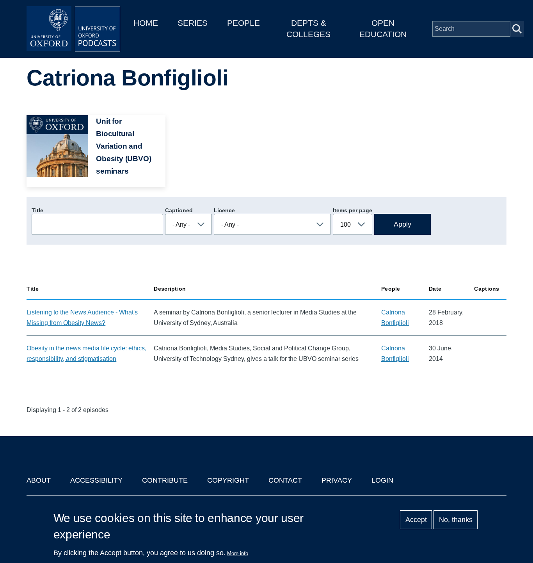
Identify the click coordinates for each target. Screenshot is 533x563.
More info (237, 553)
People (243, 22)
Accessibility (96, 480)
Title (37, 210)
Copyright (228, 480)
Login (382, 480)
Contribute (165, 480)
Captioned (179, 210)
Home (145, 22)
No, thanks (456, 520)
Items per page (352, 210)
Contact (285, 480)
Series (193, 22)
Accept (416, 520)
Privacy (337, 480)
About (39, 480)
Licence (224, 210)
